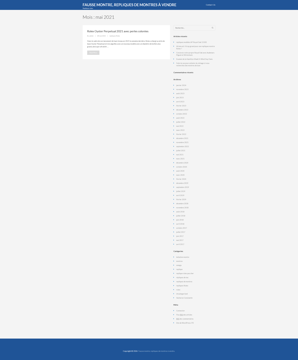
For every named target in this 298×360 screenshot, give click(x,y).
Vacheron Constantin (184, 298)
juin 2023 (180, 97)
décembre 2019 (182, 183)
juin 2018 (180, 220)
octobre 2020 (181, 167)
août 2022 (180, 118)
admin (91, 36)
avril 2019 (180, 195)
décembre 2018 (182, 203)
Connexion (180, 311)
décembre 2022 (182, 110)
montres (179, 261)
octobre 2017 (181, 228)
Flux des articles (184, 315)
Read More (93, 53)
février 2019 (181, 199)
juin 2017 (180, 236)
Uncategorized (182, 294)
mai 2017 (179, 240)
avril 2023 (180, 102)
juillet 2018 (180, 216)
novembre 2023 (182, 89)
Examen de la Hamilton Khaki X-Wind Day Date (194, 59)
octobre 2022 (181, 114)
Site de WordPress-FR (185, 323)
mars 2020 (180, 175)
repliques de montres (184, 281)
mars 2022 (180, 130)
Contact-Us (210, 5)
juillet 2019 (180, 191)
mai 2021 (179, 155)
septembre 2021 (182, 146)
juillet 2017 (180, 232)
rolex (178, 290)
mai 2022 (179, 126)
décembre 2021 (182, 138)
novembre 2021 (182, 142)
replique (179, 269)
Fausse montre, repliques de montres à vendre (129, 4)
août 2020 (180, 171)
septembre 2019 (182, 187)
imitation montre (182, 257)
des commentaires (184, 319)
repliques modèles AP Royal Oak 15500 (191, 42)
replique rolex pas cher (185, 273)
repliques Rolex (114, 36)
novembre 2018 (182, 207)
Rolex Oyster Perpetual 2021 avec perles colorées (117, 31)
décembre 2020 (182, 163)
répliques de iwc (182, 277)
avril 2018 (180, 224)
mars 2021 (180, 159)
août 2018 (180, 212)
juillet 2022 (180, 122)
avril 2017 (180, 244)
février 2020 (181, 179)
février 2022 (181, 134)
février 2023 (181, 106)
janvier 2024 (181, 85)
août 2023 (180, 93)
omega (178, 265)
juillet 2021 (180, 150)
